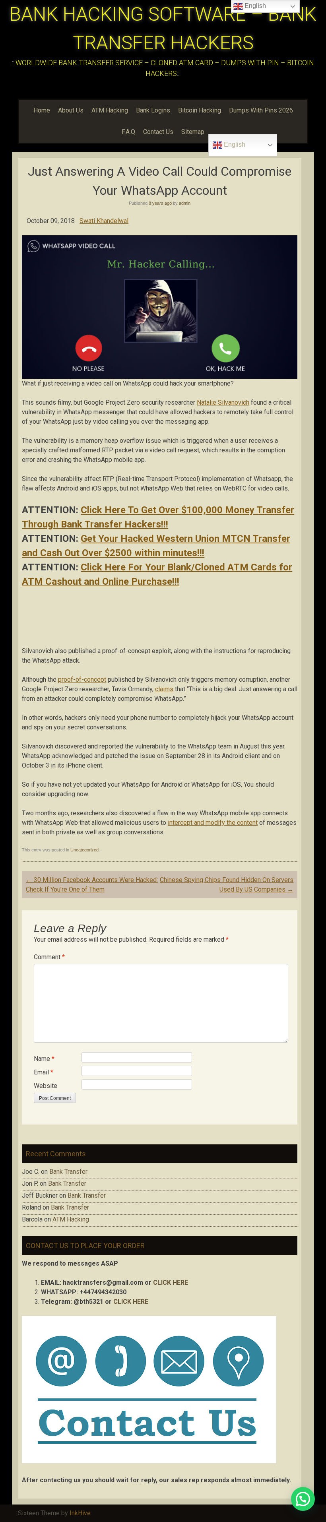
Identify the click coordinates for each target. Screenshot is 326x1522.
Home (41, 110)
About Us (70, 110)
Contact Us (158, 132)
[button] (303, 1499)
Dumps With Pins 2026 (261, 110)
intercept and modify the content (213, 822)
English (233, 144)
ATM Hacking (109, 110)
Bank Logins (153, 110)
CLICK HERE (170, 1282)
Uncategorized (84, 849)
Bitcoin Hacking (199, 110)
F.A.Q (128, 132)
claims (164, 689)
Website (45, 1086)
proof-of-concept (82, 679)
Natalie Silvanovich (223, 402)
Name (44, 1058)
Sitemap (192, 132)
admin (184, 203)
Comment (49, 957)
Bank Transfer (68, 1171)
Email (43, 1072)
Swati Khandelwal (104, 221)
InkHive (80, 1513)
